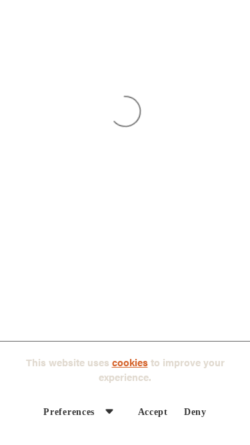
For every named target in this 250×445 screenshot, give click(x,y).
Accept (153, 412)
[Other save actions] (109, 411)
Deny (195, 412)
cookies (130, 362)
